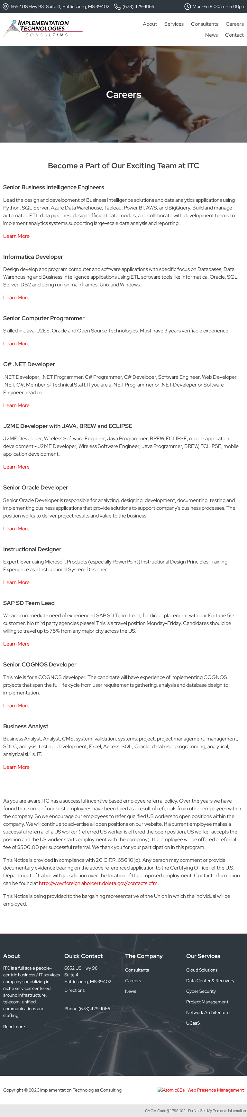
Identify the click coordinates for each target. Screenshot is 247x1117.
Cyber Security (201, 991)
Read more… (15, 1026)
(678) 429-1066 (138, 6)
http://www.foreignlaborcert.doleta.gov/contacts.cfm (98, 883)
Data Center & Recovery (210, 980)
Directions (74, 990)
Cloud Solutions (201, 970)
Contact (234, 35)
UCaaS (193, 1023)
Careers (235, 24)
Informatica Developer (33, 256)
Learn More (16, 236)
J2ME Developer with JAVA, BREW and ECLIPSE (67, 426)
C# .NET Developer (29, 364)
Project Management (207, 1002)
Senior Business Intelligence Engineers (53, 187)
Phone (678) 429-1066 (87, 1008)
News (211, 35)
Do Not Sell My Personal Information (217, 1111)
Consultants (204, 24)
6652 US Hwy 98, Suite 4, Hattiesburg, (59, 6)
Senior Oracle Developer (35, 487)
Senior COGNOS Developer (40, 664)
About (150, 24)
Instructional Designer (32, 549)
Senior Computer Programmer (44, 318)
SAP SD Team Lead (29, 603)
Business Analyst (25, 726)
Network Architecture (208, 1012)
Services (174, 24)
